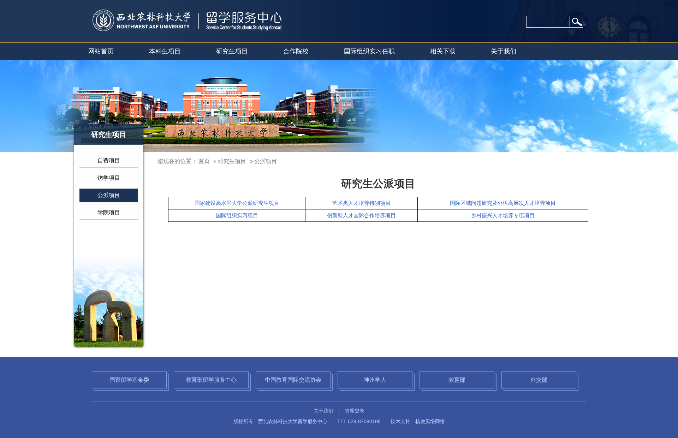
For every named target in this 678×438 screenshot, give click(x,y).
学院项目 (108, 212)
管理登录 (354, 411)
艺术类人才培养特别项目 (361, 203)
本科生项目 (165, 51)
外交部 (538, 380)
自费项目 (108, 160)
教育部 (456, 380)
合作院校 (296, 51)
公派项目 (108, 195)
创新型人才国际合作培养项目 (361, 215)
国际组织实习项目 (237, 215)
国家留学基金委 (129, 380)
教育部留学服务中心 (211, 380)
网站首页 (101, 51)
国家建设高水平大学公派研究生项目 (237, 203)
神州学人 (375, 380)
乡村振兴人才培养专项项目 (503, 215)
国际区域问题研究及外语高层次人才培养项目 (503, 203)
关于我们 (503, 51)
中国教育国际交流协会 (293, 380)
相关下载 (443, 51)
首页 (204, 161)
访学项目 (108, 178)
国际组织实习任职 (369, 51)
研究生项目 (232, 51)
